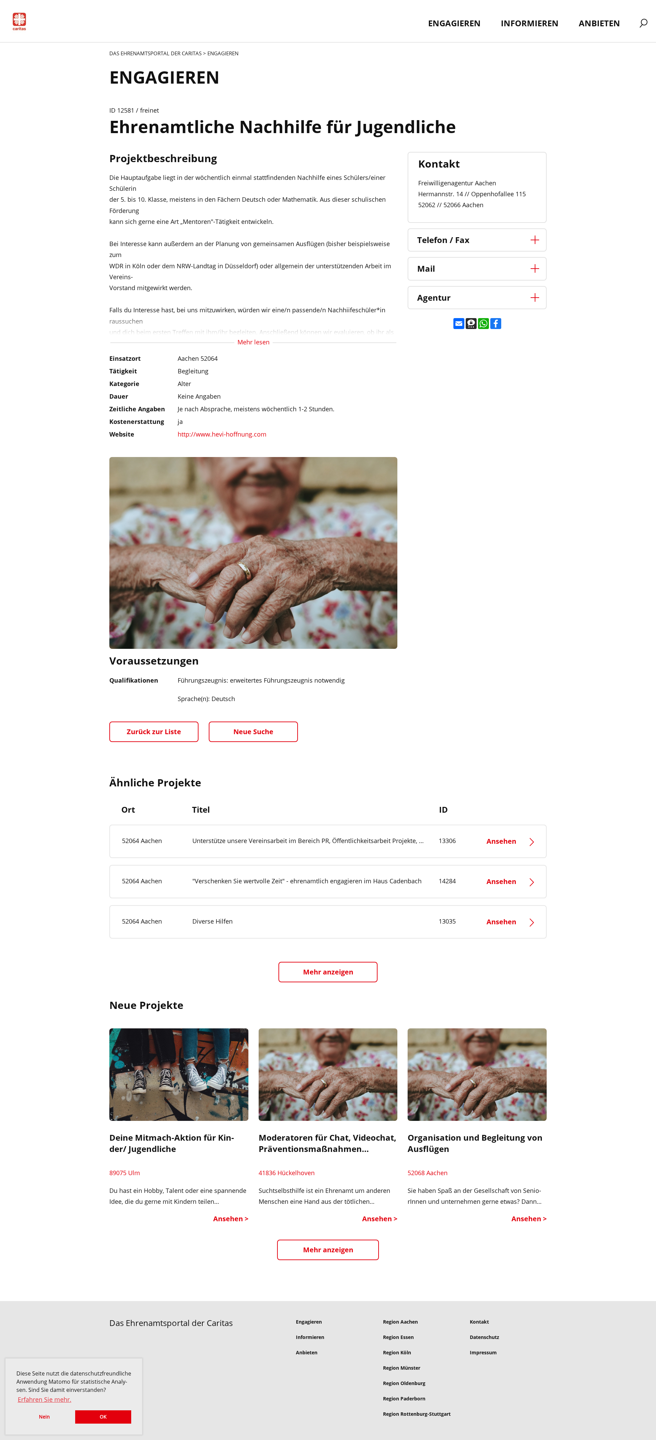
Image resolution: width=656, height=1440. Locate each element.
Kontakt (479, 1321)
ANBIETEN (599, 23)
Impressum (483, 1352)
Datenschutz (484, 1337)
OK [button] (103, 1416)
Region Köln (397, 1352)
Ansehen (502, 841)
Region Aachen (400, 1321)
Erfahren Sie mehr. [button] (44, 1399)
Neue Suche (253, 731)
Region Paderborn (404, 1398)
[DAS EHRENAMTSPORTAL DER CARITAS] (22, 23)
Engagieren (309, 1321)
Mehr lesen (253, 342)
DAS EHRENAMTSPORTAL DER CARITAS (155, 53)
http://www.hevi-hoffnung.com (222, 434)
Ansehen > (230, 1218)
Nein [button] (44, 1416)
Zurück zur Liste (154, 731)
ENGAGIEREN (454, 23)
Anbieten (306, 1352)
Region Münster (401, 1368)
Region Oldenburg (404, 1383)
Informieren (310, 1337)
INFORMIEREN (530, 23)
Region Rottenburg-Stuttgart (417, 1414)
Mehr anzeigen (328, 1249)
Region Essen (398, 1337)
